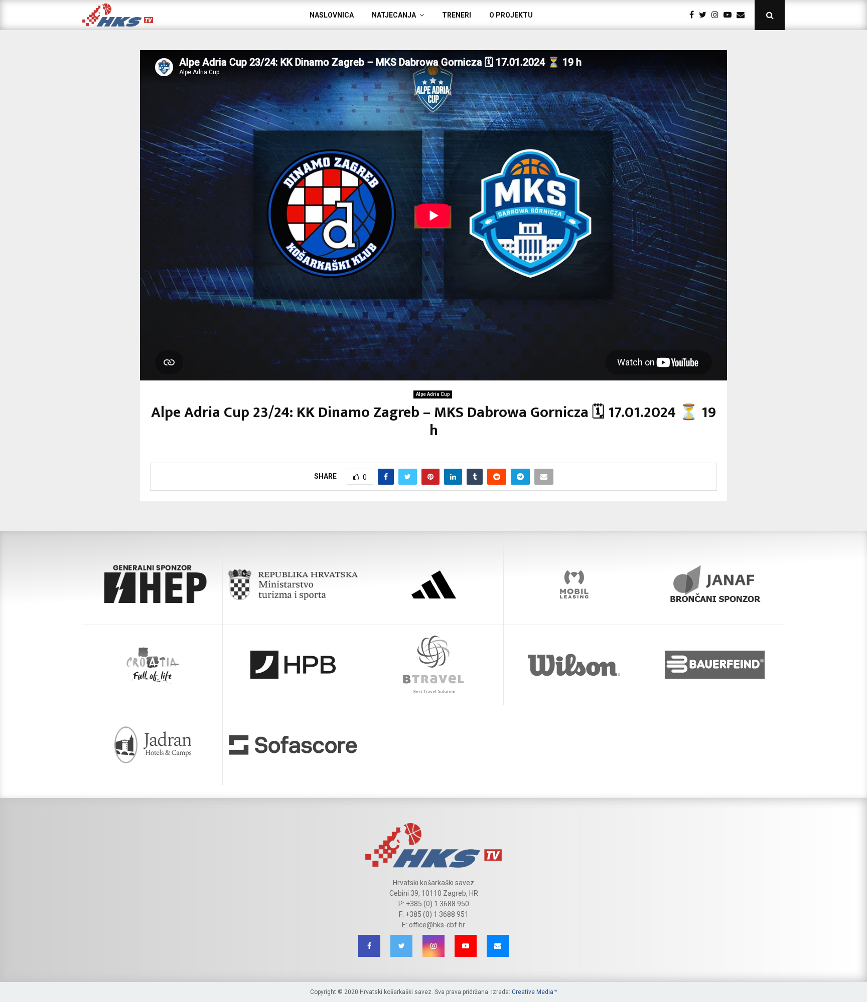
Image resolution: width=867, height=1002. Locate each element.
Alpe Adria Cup (433, 394)
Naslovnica (332, 15)
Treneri (456, 15)
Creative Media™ (534, 991)
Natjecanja (394, 15)
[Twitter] (705, 15)
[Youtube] (730, 15)
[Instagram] (717, 15)
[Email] (743, 15)
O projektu (511, 15)
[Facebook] (694, 15)
